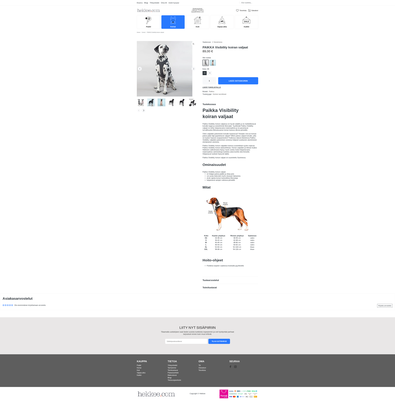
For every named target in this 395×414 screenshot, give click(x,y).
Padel (139, 365)
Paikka (211, 92)
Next (193, 69)
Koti (138, 370)
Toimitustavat (173, 370)
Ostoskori (202, 368)
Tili (200, 365)
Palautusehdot (173, 373)
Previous (140, 69)
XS (205, 73)
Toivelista (202, 370)
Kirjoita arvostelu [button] (384, 306)
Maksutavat (172, 375)
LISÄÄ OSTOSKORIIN (238, 81)
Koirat (143, 32)
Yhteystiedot (172, 365)
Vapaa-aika (141, 373)
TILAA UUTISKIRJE (219, 341)
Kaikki (139, 375)
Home (138, 32)
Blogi (169, 378)
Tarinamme (172, 368)
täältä (227, 154)
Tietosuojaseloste (174, 380)
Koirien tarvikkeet (219, 94)
